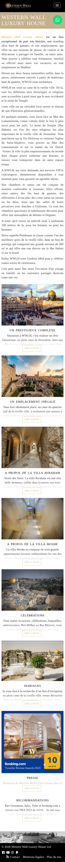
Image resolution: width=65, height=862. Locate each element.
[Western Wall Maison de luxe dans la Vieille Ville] (18, 5)
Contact (15, 857)
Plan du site (54, 857)
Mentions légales (33, 857)
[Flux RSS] (8, 857)
